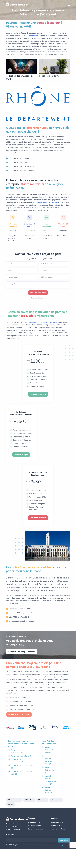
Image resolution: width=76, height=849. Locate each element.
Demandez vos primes (38, 518)
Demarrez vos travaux (38, 394)
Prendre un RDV (56, 826)
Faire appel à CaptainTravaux (19, 714)
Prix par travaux (34, 822)
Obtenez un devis (57, 822)
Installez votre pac (21, 455)
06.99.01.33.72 (13, 824)
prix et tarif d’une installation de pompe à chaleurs (38, 322)
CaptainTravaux (34, 36)
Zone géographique (35, 829)
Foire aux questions (58, 829)
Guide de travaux (34, 826)
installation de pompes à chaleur (45, 202)
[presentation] (10, 70)
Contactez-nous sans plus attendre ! (21, 652)
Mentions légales (14, 829)
